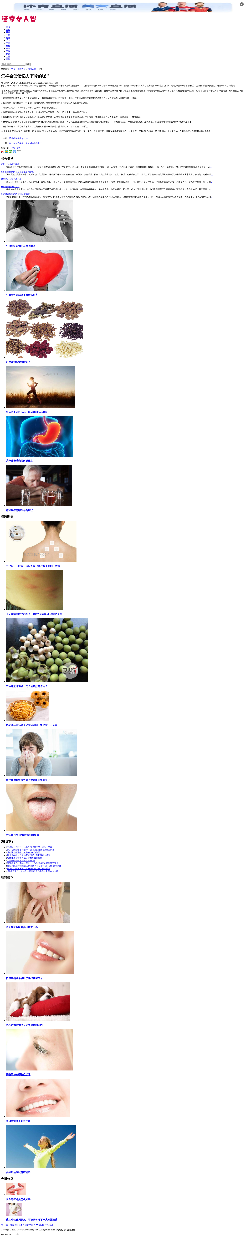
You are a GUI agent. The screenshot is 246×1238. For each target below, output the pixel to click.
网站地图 (14, 1225)
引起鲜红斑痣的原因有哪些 (20, 246)
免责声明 (22, 1225)
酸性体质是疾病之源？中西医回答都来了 (28, 780)
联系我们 (49, 1225)
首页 (8, 27)
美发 (8, 51)
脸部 (8, 32)
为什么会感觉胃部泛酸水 (19, 460)
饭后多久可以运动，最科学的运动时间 (27, 412)
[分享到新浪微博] (2, 151)
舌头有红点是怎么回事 (18, 1199)
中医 (8, 43)
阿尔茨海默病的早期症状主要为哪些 (17, 172)
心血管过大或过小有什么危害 (22, 294)
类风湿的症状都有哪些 (18, 1172)
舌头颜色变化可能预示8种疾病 (22, 835)
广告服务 (31, 1225)
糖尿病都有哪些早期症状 (19, 510)
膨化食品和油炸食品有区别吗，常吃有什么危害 (31, 725)
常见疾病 (16, 148)
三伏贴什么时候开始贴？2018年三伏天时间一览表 (33, 566)
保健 (8, 46)
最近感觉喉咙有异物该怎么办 (22, 927)
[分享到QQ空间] (6, 151)
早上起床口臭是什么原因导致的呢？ (25, 143)
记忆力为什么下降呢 (10, 164)
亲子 (8, 56)
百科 (8, 59)
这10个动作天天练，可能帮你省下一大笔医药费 (28, 869)
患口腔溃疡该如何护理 (18, 1121)
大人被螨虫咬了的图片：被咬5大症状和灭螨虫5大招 (34, 614)
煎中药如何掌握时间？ (18, 362)
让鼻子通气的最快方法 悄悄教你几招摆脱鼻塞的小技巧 (33, 871)
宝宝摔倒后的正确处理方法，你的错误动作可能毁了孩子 (32, 863)
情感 (8, 54)
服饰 (8, 38)
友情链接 (40, 1225)
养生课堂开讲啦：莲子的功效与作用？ (27, 686)
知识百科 (22, 69)
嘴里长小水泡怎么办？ (11, 179)
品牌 (8, 35)
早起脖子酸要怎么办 (10, 187)
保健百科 (32, 69)
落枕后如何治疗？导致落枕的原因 (24, 1025)
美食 (8, 40)
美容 (8, 30)
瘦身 (8, 48)
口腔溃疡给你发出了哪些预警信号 (24, 978)
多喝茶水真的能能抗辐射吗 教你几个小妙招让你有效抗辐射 (34, 866)
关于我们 (5, 1225)
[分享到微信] (10, 151)
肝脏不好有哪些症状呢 (18, 1074)
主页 (13, 69)
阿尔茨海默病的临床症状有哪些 (15, 194)
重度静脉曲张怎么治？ (19, 138)
